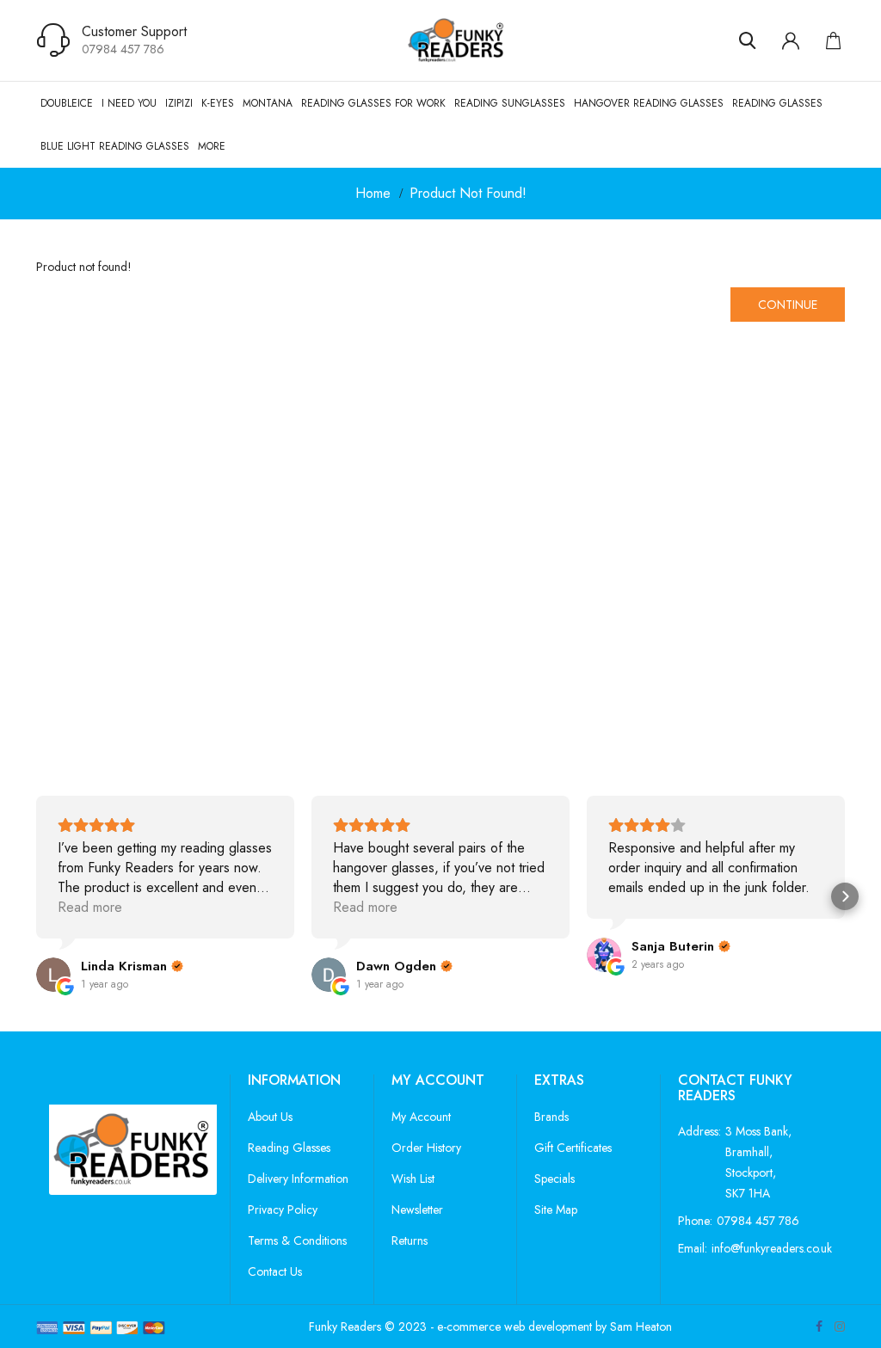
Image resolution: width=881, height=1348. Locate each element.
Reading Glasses (777, 103)
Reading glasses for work (373, 103)
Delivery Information (298, 1178)
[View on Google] (53, 974)
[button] (36, 896)
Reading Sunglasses (509, 103)
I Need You (129, 103)
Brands (551, 1116)
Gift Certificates (573, 1147)
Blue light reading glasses (114, 146)
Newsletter (417, 1209)
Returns (409, 1240)
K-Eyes (217, 103)
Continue (787, 304)
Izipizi (179, 103)
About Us (270, 1116)
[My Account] (790, 40)
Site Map (555, 1209)
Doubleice (66, 103)
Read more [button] (90, 907)
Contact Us (275, 1271)
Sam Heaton (641, 1326)
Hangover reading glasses (649, 103)
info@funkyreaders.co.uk (772, 1248)
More (211, 146)
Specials (554, 1178)
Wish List (412, 1178)
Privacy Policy (282, 1209)
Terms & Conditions (297, 1240)
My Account (421, 1116)
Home (373, 193)
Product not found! (468, 193)
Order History (426, 1147)
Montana (268, 103)
